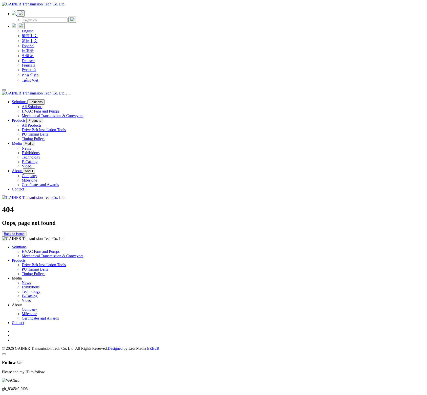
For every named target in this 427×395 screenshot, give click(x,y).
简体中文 (30, 41)
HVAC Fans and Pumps (41, 111)
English (28, 31)
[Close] (68, 94)
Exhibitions (31, 153)
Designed (115, 348)
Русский (29, 70)
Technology (31, 157)
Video (26, 166)
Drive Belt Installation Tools (44, 130)
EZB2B (153, 348)
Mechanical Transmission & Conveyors (52, 116)
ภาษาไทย (30, 75)
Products (19, 120)
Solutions (19, 102)
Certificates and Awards (40, 185)
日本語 (28, 50)
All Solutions (32, 107)
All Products (31, 125)
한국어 (28, 56)
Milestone (29, 180)
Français (28, 65)
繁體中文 (30, 36)
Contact (18, 189)
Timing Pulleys (33, 139)
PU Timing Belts (35, 134)
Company (29, 176)
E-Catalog (30, 162)
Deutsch (28, 61)
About (17, 171)
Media (17, 143)
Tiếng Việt (30, 80)
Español (28, 46)
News (26, 148)
